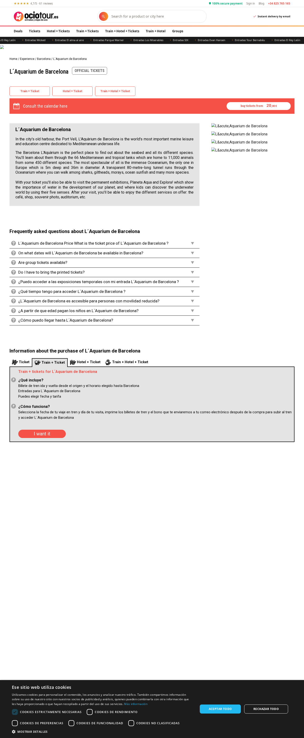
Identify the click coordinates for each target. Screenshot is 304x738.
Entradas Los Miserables (140, 40)
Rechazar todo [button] (266, 709)
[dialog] (152, 709)
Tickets (34, 31)
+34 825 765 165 (279, 3)
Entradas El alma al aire (61, 40)
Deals (18, 31)
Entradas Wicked (27, 40)
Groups (177, 31)
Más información (135, 704)
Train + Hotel (156, 31)
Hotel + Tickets (58, 31)
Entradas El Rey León (279, 40)
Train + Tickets (87, 31)
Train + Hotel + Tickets (122, 31)
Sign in (250, 3)
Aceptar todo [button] (220, 709)
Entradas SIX (172, 40)
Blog (261, 3)
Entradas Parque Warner (100, 40)
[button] (102, 731)
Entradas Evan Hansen (203, 40)
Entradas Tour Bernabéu (242, 40)
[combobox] (156, 16)
